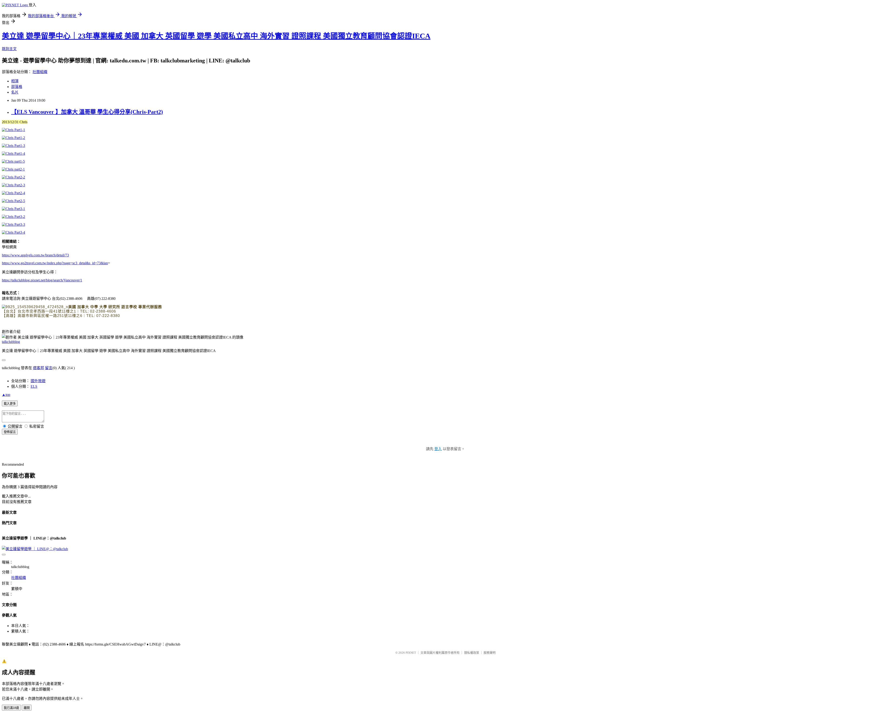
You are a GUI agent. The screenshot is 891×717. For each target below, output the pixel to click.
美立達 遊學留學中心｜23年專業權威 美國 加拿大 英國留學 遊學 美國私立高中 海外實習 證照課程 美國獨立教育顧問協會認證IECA (216, 36)
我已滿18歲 (11, 708)
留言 (48, 368)
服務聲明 (490, 652)
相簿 (15, 81)
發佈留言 (10, 432)
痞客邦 (38, 368)
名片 (15, 92)
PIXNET (411, 652)
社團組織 (39, 72)
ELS (34, 386)
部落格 (16, 87)
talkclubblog (11, 342)
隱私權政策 (471, 652)
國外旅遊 (38, 381)
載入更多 (10, 403)
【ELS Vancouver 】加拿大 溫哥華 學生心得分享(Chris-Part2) (87, 112)
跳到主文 (9, 49)
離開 (27, 708)
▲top (6, 395)
